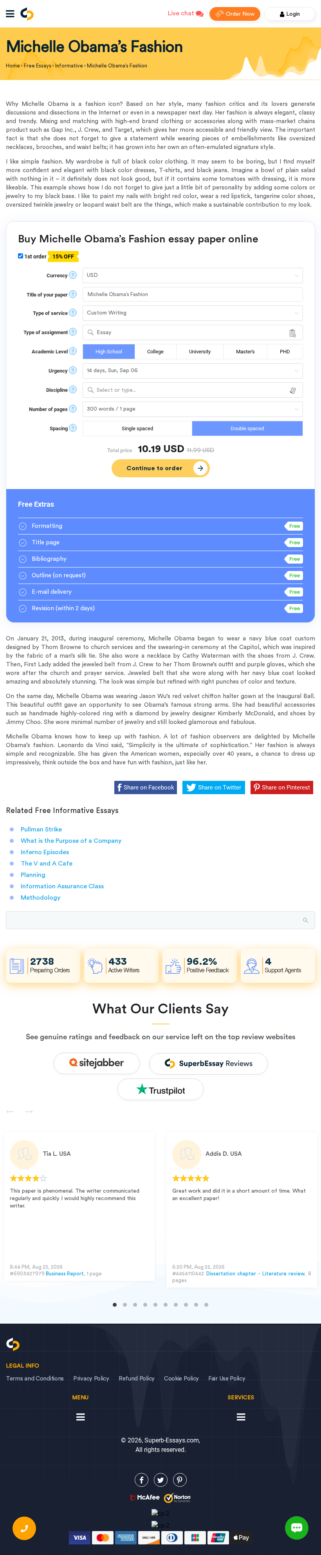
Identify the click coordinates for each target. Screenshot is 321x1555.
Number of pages (48, 409)
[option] (79, 1206)
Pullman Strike (41, 829)
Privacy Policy (91, 1379)
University (200, 352)
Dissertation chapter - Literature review (255, 1273)
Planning (33, 875)
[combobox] (193, 332)
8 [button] (186, 1305)
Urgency (58, 370)
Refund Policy (137, 1379)
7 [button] (176, 1305)
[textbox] (193, 390)
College (155, 352)
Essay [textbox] (104, 332)
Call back (24, 1528)
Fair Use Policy (226, 1379)
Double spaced (247, 428)
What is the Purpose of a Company (71, 841)
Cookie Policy (181, 1379)
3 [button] (135, 1305)
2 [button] (125, 1305)
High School (109, 352)
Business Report (65, 1273)
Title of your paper (47, 294)
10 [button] (206, 1305)
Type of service (50, 313)
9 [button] (196, 1305)
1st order (48, 256)
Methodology (40, 898)
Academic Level (50, 351)
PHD (285, 352)
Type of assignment (45, 332)
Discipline (57, 390)
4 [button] (145, 1305)
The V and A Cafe (46, 863)
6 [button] (166, 1305)
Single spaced (137, 428)
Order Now (240, 14)
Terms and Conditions (35, 1379)
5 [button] (155, 1305)
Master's (245, 352)
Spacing (59, 428)
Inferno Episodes (45, 852)
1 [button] (115, 1305)
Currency (57, 275)
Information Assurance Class (62, 886)
